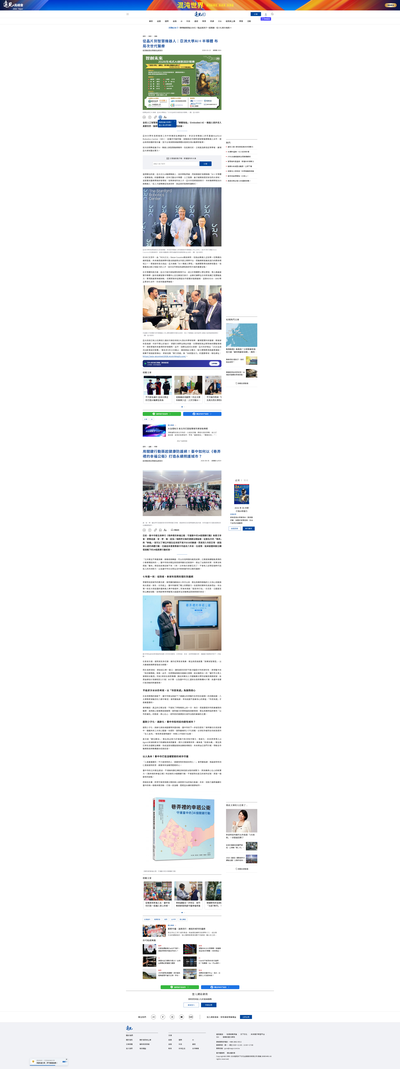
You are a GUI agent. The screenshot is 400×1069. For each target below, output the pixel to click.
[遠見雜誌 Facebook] (163, 1017)
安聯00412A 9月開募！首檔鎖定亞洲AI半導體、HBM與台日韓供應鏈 (210, 949)
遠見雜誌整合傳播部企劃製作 (153, 50)
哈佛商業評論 (232, 1034)
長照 (165, 919)
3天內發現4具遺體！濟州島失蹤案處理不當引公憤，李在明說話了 (169, 974)
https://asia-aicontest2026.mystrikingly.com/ (164, 356)
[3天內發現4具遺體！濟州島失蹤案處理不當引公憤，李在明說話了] (149, 974)
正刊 (237, 480)
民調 (212, 21)
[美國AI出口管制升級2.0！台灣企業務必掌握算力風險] (149, 961)
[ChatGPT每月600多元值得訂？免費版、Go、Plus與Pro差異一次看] (190, 961)
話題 (159, 21)
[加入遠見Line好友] (153, 1017)
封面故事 (233, 514)
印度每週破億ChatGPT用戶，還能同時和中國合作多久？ (169, 949)
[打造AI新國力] (241, 494)
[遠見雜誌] (200, 14)
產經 (196, 21)
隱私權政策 (231, 1053)
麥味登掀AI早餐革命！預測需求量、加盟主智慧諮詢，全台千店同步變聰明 (241, 520)
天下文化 (243, 1034)
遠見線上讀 (230, 21)
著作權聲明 (220, 1053)
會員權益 (143, 1048)
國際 (167, 21)
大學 (145, 419)
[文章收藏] (160, 117)
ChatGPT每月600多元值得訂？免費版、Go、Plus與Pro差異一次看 (209, 961)
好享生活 (182, 1048)
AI (181, 21)
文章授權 (129, 1044)
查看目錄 (234, 528)
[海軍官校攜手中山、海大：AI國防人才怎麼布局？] (190, 974)
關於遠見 (129, 1040)
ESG (220, 21)
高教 (155, 36)
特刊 (246, 480)
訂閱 (256, 14)
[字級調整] (165, 117)
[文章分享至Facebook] (150, 117)
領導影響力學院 (229, 1037)
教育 (204, 21)
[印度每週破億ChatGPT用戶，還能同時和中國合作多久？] (149, 949)
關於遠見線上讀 (145, 1040)
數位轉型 (183, 919)
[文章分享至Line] (144, 117)
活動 (249, 21)
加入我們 (129, 1048)
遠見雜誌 (219, 1034)
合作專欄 (195, 1048)
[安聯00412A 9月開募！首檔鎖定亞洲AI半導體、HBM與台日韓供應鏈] (190, 949)
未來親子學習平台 (258, 1034)
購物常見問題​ (144, 1044)
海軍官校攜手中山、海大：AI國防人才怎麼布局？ (209, 974)
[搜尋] (272, 14)
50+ (217, 1037)
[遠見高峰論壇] (13, 5)
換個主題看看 (243, 383)
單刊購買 (248, 528)
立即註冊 (245, 1017)
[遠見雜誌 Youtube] (181, 1017)
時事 (155, 447)
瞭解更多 (391, 5)
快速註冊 (208, 1005)
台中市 (173, 919)
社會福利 (147, 919)
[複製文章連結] (155, 117)
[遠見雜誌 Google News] (191, 1017)
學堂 (241, 21)
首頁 (144, 36)
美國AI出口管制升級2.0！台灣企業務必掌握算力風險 (169, 961)
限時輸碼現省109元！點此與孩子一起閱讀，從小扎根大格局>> (205, 27)
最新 (151, 21)
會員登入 (191, 1005)
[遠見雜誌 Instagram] (172, 1017)
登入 (160, 125)
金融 (175, 21)
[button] (218, 385)
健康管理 (157, 919)
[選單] (127, 14)
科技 (188, 21)
